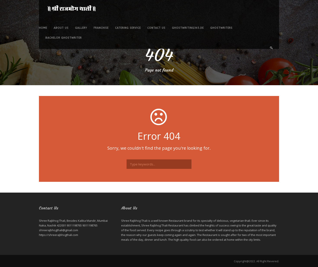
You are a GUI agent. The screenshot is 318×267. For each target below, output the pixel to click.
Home (43, 27)
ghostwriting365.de (188, 27)
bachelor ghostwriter (63, 37)
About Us (61, 27)
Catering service (128, 27)
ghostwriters (221, 27)
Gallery (81, 27)
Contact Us (156, 27)
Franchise (101, 27)
